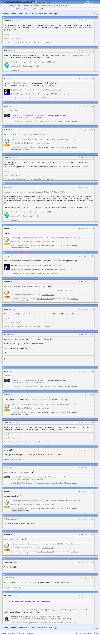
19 (4, 516)
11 (4, 306)
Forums (13, 628)
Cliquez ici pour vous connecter (18, 6)
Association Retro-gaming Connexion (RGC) (26, 62)
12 (4, 331)
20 (4, 531)
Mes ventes (15, 70)
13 (4, 368)
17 (4, 464)
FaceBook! (74, 147)
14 (4, 391)
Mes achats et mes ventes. (20, 149)
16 (4, 447)
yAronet (88, 633)
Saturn (31, 628)
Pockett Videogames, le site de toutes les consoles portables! (33, 94)
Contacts (21, 633)
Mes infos (14, 66)
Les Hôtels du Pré (48, 143)
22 (4, 574)
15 (4, 419)
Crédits (30, 633)
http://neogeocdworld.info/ (56, 115)
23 (4, 592)
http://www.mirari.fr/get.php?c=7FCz (18, 2)
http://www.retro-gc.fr (45, 147)
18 (4, 488)
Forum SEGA (22, 628)
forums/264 (40, 117)
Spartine (14, 90)
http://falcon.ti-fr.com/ (68, 121)
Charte (12, 633)
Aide (4, 633)
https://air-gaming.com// (20, 617)
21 (4, 559)
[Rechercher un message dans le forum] (99, 6)
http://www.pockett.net (63, 94)
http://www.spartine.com (52, 90)
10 (4, 278)
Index (6, 628)
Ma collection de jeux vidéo (29, 66)
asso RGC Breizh (49, 62)
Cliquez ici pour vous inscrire (42, 6)
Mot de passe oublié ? (63, 6)
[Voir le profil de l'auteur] (17, 20)
